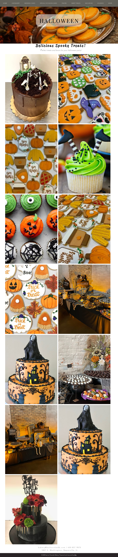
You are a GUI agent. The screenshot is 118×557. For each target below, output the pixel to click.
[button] (100, 3)
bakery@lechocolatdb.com (51, 547)
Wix (75, 555)
